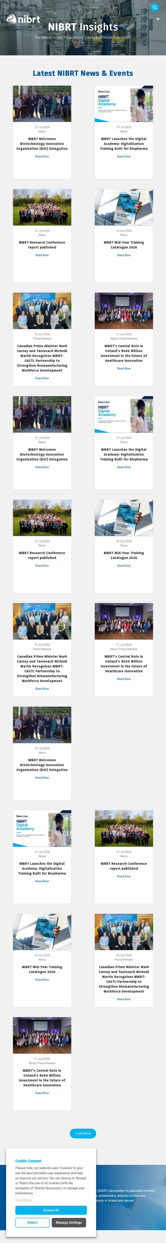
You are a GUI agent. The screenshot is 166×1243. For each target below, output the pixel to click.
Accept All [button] (51, 1210)
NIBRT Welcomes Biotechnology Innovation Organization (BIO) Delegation (42, 144)
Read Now (42, 156)
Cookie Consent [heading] (28, 1161)
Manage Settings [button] (69, 1222)
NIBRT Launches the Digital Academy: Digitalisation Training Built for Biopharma (124, 144)
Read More (23, 1200)
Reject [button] (32, 1222)
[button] (155, 7)
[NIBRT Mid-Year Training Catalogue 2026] (124, 207)
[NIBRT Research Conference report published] (42, 207)
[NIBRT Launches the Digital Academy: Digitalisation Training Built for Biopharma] (124, 103)
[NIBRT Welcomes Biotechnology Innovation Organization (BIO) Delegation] (42, 103)
